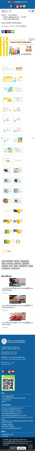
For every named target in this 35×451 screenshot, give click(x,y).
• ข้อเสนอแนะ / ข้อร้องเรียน (7, 426)
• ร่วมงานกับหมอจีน (6, 400)
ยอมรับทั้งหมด (21, 448)
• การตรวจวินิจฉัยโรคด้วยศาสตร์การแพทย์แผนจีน (13, 398)
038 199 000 (13, 353)
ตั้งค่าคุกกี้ (12, 448)
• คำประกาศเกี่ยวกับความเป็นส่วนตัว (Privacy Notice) (14, 415)
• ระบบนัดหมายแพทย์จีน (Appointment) (11, 413)
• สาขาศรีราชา (4, 436)
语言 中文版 (13, 2)
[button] (29, 11)
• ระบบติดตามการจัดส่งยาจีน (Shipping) (11, 410)
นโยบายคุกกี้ (6, 445)
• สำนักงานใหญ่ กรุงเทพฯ (7, 434)
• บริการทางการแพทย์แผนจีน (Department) (12, 408)
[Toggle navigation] (33, 11)
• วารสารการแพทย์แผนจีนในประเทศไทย (11, 428)
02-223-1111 (13, 352)
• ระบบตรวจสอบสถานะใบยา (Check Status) (12, 411)
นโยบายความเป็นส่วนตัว (20, 443)
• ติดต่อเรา (3, 401)
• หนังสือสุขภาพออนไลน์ (7, 424)
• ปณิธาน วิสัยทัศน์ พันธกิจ (7, 396)
